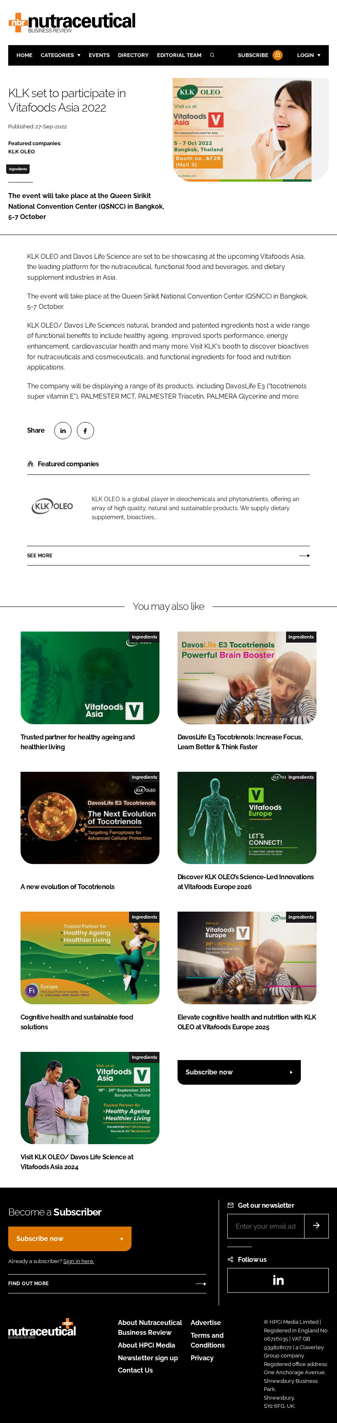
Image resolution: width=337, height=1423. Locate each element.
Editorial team (179, 55)
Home (24, 55)
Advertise (206, 1323)
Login (305, 55)
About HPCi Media (146, 1345)
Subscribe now (209, 1072)
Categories (57, 55)
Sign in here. (78, 1261)
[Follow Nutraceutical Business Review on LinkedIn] (278, 1282)
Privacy (202, 1358)
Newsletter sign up (148, 1358)
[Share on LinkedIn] (63, 430)
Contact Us (135, 1370)
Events (99, 55)
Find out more (28, 1283)
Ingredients (18, 169)
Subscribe (253, 55)
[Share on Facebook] (85, 430)
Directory (133, 55)
